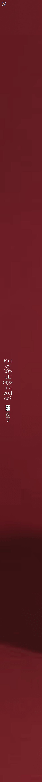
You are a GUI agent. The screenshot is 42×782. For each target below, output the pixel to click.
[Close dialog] (4, 4)
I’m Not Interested (8, 415)
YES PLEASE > (8, 408)
